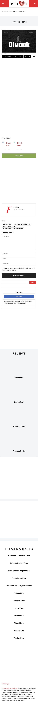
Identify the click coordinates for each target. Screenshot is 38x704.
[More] (34, 56)
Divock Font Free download (13, 229)
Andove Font (19, 600)
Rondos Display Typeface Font (19, 585)
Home (4, 12)
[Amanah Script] (19, 439)
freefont (16, 207)
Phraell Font (19, 623)
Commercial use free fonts (9, 688)
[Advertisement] (19, 77)
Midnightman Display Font (19, 570)
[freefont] (8, 209)
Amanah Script (19, 451)
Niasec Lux (19, 630)
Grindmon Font (19, 426)
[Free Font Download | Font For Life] (19, 3)
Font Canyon (5, 684)
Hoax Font (19, 608)
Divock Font (7, 224)
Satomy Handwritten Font (19, 555)
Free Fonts (11, 12)
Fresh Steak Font (19, 578)
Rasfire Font (19, 638)
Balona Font (19, 593)
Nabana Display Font (19, 563)
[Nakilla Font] (19, 366)
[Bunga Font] (19, 390)
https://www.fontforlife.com (19, 209)
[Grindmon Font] (19, 415)
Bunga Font (19, 402)
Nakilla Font (19, 377)
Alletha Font (19, 615)
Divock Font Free (9, 226)
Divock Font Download (22, 224)
